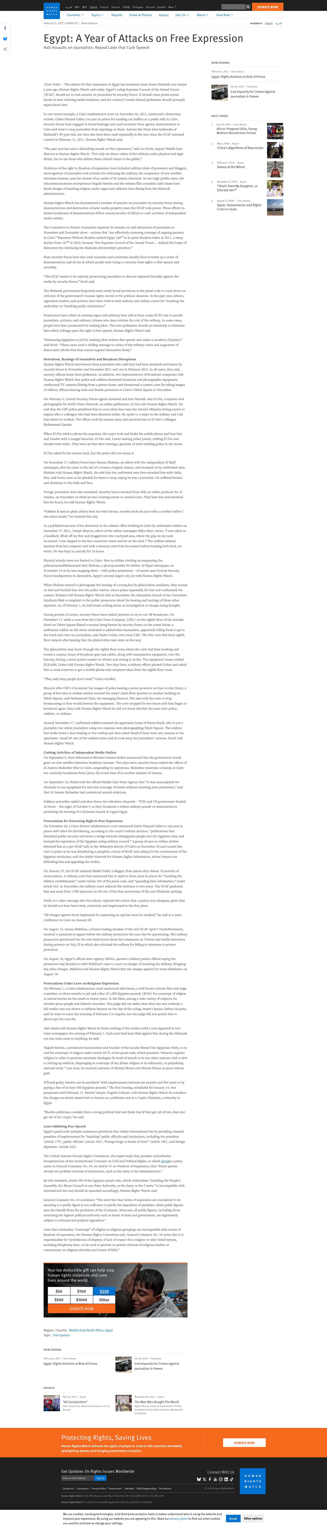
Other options (253, 1518)
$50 (59, 1291)
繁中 (84, 7)
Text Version (165, 1488)
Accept (233, 1518)
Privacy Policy (99, 1488)
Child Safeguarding (146, 1488)
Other (104, 1299)
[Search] (248, 7)
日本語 (126, 7)
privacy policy (179, 1518)
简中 (77, 7)
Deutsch (116, 7)
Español (161, 7)
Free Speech (61, 1335)
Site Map (129, 1488)
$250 (104, 1291)
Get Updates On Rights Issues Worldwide (97, 1471)
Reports (116, 14)
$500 (59, 1299)
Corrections (83, 1488)
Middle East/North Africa (86, 1330)
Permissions (115, 1488)
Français (104, 7)
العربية (68, 7)
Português (138, 7)
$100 (81, 1291)
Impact (164, 14)
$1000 (81, 1299)
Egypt (109, 1330)
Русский (150, 7)
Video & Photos (140, 14)
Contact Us (68, 1488)
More (173, 7)
